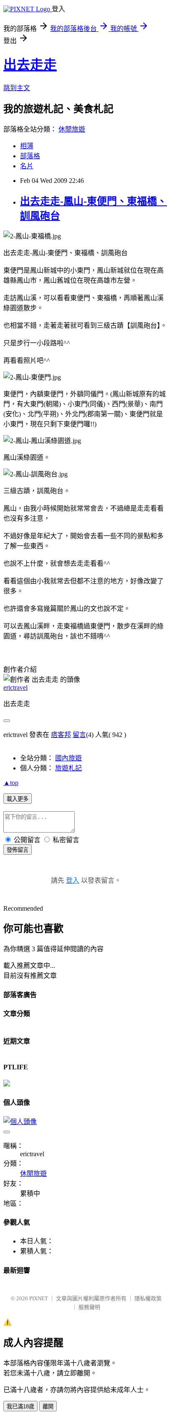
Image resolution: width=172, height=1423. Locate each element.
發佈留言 (17, 850)
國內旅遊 (68, 758)
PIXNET (38, 1298)
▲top (10, 782)
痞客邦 (61, 734)
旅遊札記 (68, 768)
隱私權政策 (148, 1298)
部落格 (30, 156)
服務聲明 (89, 1307)
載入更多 (17, 799)
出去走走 (30, 64)
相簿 (26, 145)
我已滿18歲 (20, 1406)
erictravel (15, 687)
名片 (26, 166)
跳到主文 (16, 87)
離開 (48, 1406)
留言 (79, 734)
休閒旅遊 (71, 129)
